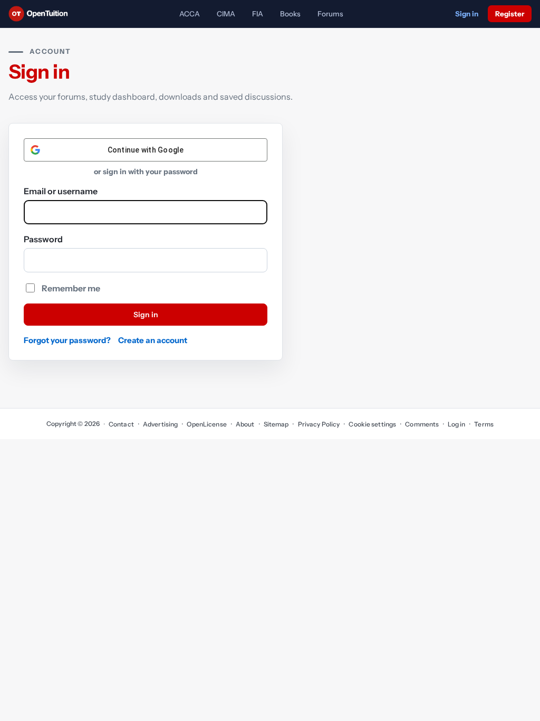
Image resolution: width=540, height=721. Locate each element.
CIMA (226, 14)
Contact (121, 424)
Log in (456, 424)
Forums (330, 14)
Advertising (160, 424)
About (245, 424)
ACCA (189, 14)
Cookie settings (372, 424)
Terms (484, 424)
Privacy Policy (319, 424)
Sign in (466, 14)
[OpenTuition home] (40, 14)
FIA (257, 14)
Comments (422, 424)
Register (509, 14)
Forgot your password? (67, 340)
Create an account (152, 340)
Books (290, 14)
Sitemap (276, 424)
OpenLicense (206, 424)
